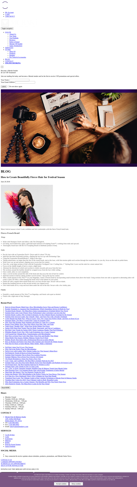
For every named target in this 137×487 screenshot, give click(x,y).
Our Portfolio (13, 38)
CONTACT (9, 61)
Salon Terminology (15, 46)
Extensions (9, 439)
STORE (8, 49)
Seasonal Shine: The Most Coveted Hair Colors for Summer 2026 (27, 320)
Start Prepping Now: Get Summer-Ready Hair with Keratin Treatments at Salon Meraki (34, 370)
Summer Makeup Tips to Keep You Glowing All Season (24, 357)
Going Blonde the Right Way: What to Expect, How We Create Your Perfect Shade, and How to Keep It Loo (42, 318)
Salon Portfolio (10, 446)
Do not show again (15, 86)
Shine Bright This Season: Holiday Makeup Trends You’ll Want (26, 338)
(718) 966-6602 (14, 424)
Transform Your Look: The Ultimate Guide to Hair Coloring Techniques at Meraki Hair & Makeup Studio (41, 378)
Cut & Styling (10, 435)
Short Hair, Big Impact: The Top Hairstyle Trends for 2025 (25, 372)
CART (7, 14)
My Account (9, 12)
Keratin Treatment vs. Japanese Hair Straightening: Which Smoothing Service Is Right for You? (37, 309)
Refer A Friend (14, 42)
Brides (7, 442)
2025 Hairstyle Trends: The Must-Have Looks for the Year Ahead (27, 384)
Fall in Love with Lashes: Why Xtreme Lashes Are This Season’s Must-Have (31, 351)
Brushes (12, 55)
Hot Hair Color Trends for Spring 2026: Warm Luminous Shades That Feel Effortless (34, 330)
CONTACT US (6, 460)
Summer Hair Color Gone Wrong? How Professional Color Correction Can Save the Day (35, 313)
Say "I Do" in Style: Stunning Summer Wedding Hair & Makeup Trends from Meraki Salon (36, 368)
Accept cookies (61, 484)
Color (7, 437)
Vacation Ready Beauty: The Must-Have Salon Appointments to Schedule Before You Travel (36, 311)
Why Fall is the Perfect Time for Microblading (20, 349)
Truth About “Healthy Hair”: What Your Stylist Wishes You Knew (27, 326)
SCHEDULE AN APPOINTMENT (13, 464)
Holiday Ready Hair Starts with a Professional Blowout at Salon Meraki (29, 340)
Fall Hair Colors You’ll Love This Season (19, 347)
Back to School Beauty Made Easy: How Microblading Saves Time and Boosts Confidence (36, 307)
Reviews (12, 40)
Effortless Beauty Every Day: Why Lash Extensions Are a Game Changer (30, 332)
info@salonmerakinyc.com (19, 426)
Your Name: (5, 80)
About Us (12, 34)
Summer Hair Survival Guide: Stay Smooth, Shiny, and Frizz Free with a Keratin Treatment (36, 317)
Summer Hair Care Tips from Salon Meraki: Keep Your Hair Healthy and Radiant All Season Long (38, 363)
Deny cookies (76, 484)
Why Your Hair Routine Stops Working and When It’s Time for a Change (30, 322)
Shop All (12, 51)
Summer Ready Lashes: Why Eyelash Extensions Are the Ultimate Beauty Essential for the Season (38, 315)
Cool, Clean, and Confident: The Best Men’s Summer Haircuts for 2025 (29, 361)
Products (12, 53)
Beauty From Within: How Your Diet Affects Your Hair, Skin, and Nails (29, 324)
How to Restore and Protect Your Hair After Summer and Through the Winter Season (34, 342)
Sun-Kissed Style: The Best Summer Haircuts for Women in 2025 (27, 364)
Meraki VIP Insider (15, 44)
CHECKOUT (10, 16)
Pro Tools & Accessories (17, 57)
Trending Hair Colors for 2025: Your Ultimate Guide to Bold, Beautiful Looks (31, 380)
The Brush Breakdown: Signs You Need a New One (23, 359)
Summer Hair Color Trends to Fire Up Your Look (22, 366)
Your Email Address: (8, 82)
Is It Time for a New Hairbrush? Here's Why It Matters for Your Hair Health (30, 376)
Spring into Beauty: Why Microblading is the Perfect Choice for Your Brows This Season (35, 374)
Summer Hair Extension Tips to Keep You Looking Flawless (25, 355)
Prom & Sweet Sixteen (13, 444)
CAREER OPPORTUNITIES (11, 462)
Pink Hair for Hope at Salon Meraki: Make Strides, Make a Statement (28, 344)
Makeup (8, 441)
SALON (8, 32)
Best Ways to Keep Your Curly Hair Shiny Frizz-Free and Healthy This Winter (31, 336)
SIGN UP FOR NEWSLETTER (12, 465)
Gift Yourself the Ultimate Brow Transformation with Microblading (27, 334)
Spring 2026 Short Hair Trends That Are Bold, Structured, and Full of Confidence (32, 328)
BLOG (7, 59)
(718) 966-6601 (13, 423)
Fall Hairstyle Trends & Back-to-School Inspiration (22, 353)
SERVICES (9, 48)
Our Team (12, 36)
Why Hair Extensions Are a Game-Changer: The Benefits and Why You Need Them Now (35, 382)
